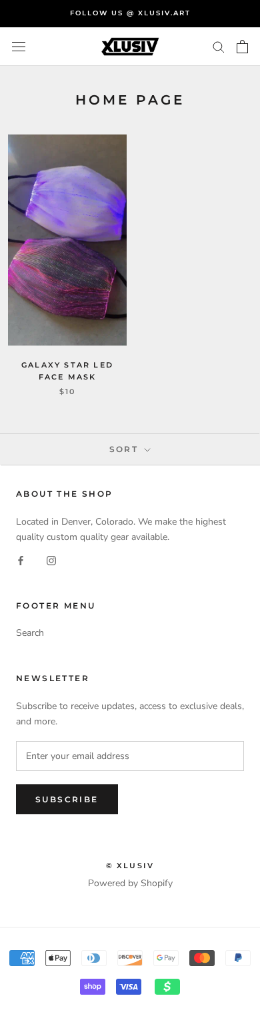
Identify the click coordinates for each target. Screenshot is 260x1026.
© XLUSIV (130, 865)
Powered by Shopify (130, 883)
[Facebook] (20, 559)
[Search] (219, 46)
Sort (125, 449)
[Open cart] (242, 46)
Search (30, 633)
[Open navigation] (18, 47)
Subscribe (67, 799)
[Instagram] (51, 559)
